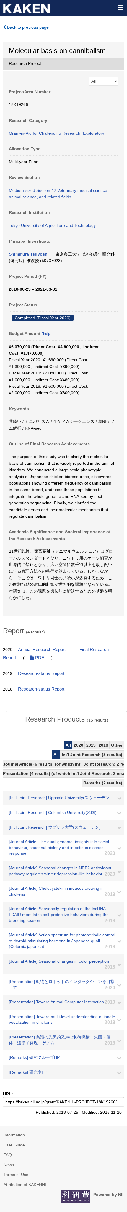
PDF (39, 657)
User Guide (14, 1145)
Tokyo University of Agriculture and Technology (52, 225)
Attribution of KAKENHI (25, 1184)
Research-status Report (41, 673)
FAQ (8, 1154)
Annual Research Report (42, 649)
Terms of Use (16, 1174)
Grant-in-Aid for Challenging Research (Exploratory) (57, 133)
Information (14, 1135)
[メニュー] (120, 7)
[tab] (66, 719)
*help (46, 334)
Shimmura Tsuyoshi (29, 254)
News (9, 1164)
